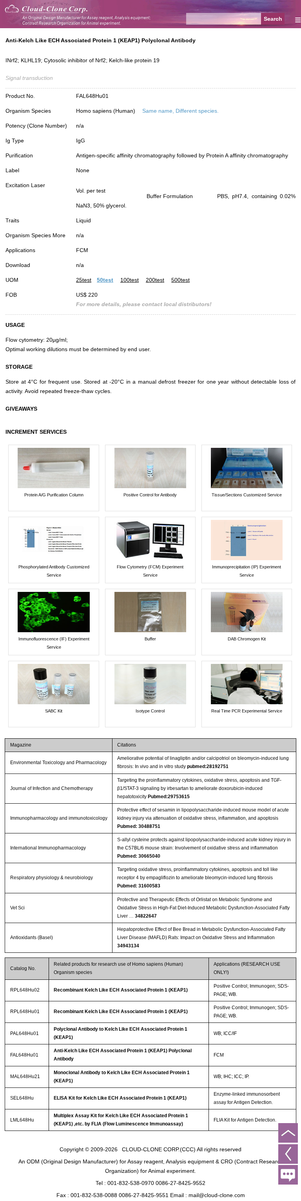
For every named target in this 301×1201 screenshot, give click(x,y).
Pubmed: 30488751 (138, 826)
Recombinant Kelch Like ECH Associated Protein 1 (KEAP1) (121, 990)
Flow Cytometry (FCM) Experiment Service (150, 570)
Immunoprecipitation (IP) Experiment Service (246, 570)
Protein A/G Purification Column (53, 494)
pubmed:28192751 (207, 766)
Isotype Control (150, 711)
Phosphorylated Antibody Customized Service (53, 570)
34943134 (128, 946)
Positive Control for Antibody (150, 494)
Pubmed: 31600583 (138, 886)
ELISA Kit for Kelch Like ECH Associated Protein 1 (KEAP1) (120, 1098)
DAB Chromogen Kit (247, 639)
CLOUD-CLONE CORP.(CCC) (159, 1149)
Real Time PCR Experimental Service (246, 711)
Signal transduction (29, 78)
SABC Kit (53, 711)
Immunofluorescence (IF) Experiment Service (53, 643)
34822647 (146, 916)
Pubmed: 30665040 (138, 856)
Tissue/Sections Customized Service (247, 494)
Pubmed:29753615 (169, 796)
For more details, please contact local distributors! (144, 304)
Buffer (150, 639)
